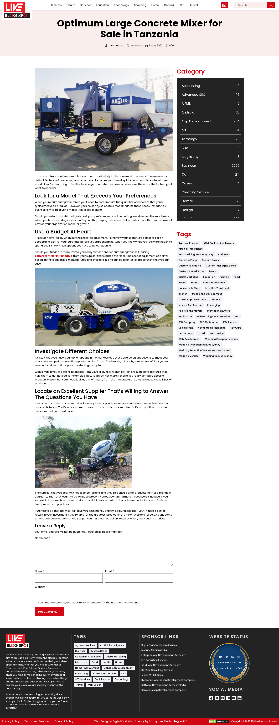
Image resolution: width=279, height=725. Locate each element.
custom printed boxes (191, 271)
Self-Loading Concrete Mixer (213, 316)
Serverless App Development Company (163, 690)
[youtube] (234, 698)
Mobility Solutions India (154, 650)
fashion (224, 277)
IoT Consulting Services (154, 660)
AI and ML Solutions (152, 675)
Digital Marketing (188, 277)
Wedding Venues (188, 356)
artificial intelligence (191, 248)
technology (186, 333)
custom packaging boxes (221, 265)
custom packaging (190, 265)
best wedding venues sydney (196, 254)
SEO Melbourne (209, 322)
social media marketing (212, 327)
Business (56, 5)
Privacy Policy (10, 721)
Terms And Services (37, 721)
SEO (182, 5)
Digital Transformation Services (159, 645)
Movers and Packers (190, 305)
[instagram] (228, 698)
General (169, 5)
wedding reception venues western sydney (205, 350)
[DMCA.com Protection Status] (219, 722)
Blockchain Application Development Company (168, 680)
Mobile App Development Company (200, 299)
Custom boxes (210, 260)
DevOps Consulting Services (157, 670)
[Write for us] (224, 5)
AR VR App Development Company (161, 665)
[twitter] (217, 698)
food (237, 277)
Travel (194, 5)
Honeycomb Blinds (190, 288)
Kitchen (183, 294)
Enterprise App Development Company (163, 655)
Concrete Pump (188, 260)
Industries (137, 45)
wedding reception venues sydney (199, 344)
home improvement (215, 282)
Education (102, 5)
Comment (42, 538)
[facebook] (211, 698)
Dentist (213, 271)
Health (71, 5)
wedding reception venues (221, 339)
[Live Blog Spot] (19, 10)
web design (217, 333)
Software (235, 327)
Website (40, 587)
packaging (213, 305)
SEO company (187, 322)
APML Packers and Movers (218, 243)
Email (109, 571)
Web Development (189, 339)
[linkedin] (240, 698)
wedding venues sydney (217, 356)
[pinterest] (223, 698)
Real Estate (185, 316)
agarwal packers (189, 243)
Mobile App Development (207, 294)
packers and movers (190, 310)
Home (155, 5)
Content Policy (64, 721)
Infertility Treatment (217, 288)
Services (85, 5)
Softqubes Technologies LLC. (168, 721)
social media (186, 327)
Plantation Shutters (218, 310)
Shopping (140, 5)
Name (39, 571)
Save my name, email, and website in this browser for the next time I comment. (88, 602)
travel (201, 333)
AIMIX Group (116, 45)
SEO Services (229, 322)
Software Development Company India (163, 685)
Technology (121, 5)
